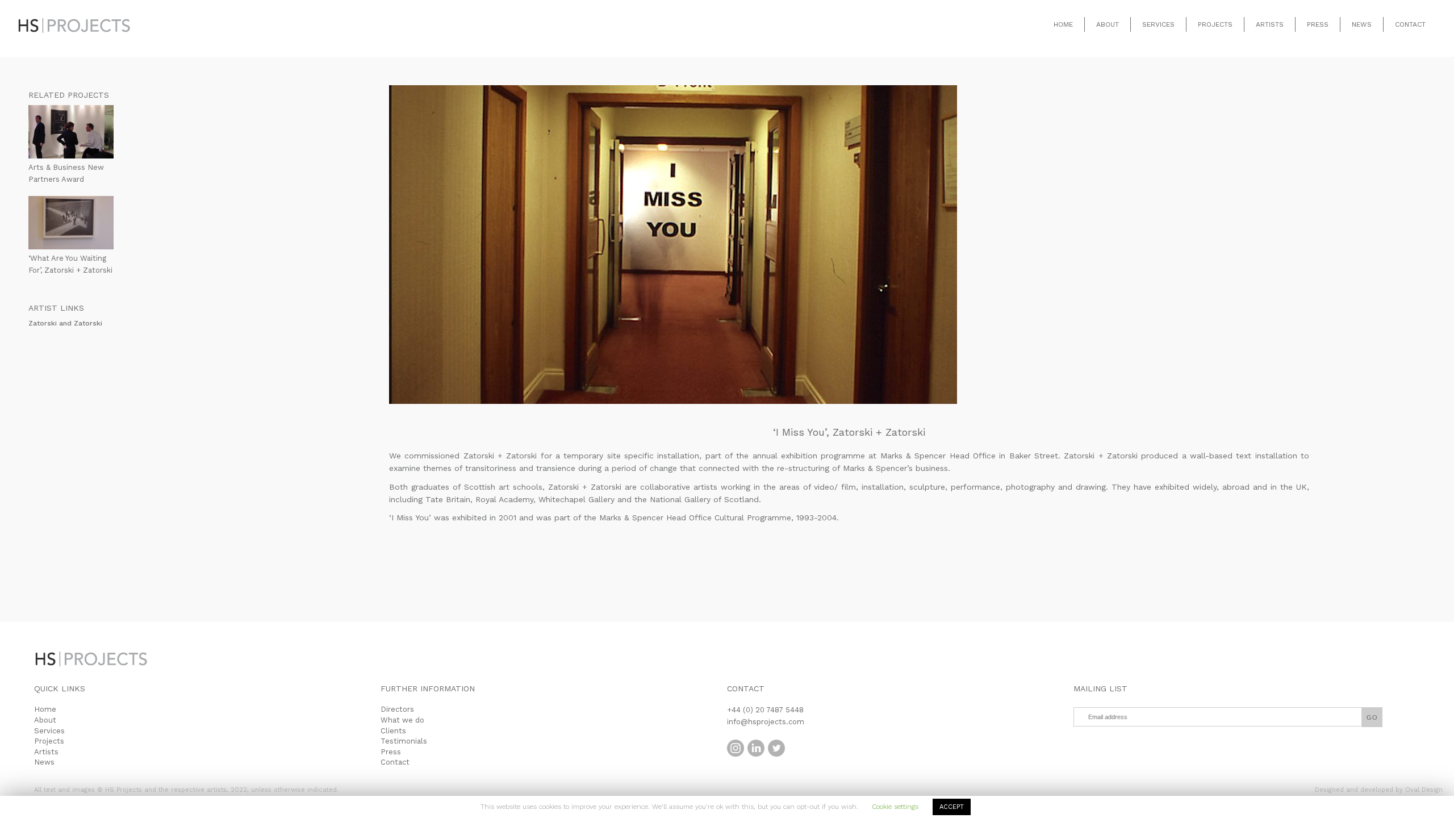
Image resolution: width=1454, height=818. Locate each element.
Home (1063, 24)
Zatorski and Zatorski (65, 323)
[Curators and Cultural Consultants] (74, 17)
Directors (397, 709)
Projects (1215, 24)
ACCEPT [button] (951, 807)
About (1107, 24)
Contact (1410, 24)
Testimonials (404, 741)
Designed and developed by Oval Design (1379, 790)
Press (1317, 24)
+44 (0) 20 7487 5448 (765, 710)
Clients (393, 731)
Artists (1270, 24)
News (1362, 24)
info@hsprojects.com (765, 721)
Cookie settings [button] (895, 807)
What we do (402, 720)
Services (1158, 24)
